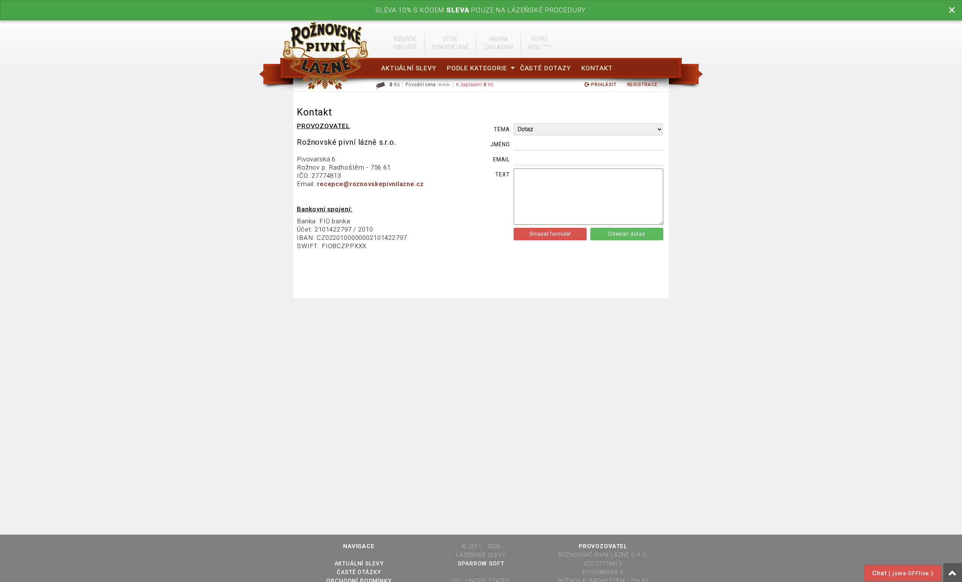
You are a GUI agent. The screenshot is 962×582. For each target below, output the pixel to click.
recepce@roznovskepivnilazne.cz (370, 184)
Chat (902, 573)
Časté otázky (359, 572)
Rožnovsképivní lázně (405, 43)
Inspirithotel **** (539, 43)
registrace (642, 84)
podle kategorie (477, 68)
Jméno (500, 144)
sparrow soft (481, 563)
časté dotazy (545, 68)
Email (501, 159)
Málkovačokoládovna (498, 43)
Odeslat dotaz (627, 234)
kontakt (597, 68)
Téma (502, 129)
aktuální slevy (408, 68)
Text (502, 174)
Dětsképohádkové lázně (450, 43)
